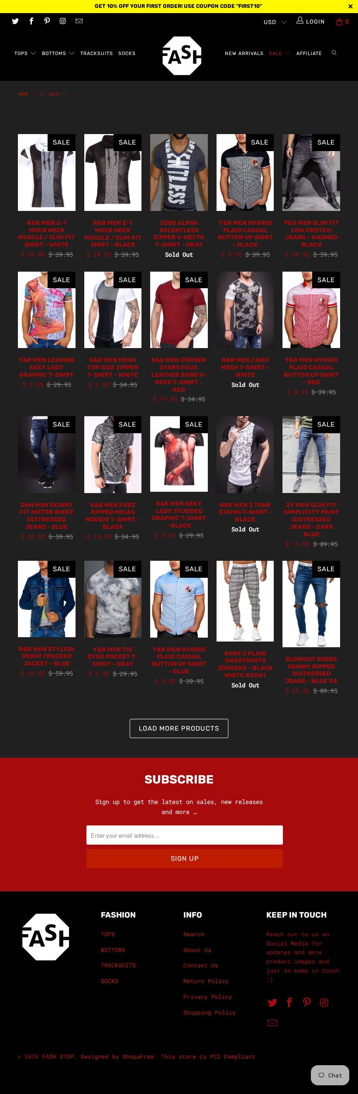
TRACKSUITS (96, 53)
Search (193, 934)
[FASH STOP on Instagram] (62, 22)
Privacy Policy (207, 997)
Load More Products (179, 728)
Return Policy (206, 981)
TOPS (22, 53)
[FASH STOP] (183, 56)
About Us (197, 950)
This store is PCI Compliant (208, 1056)
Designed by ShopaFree (117, 1056)
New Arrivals (244, 53)
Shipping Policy (209, 1012)
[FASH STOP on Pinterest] (47, 22)
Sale (276, 53)
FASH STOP (58, 1056)
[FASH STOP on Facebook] (30, 22)
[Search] (334, 54)
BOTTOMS (55, 53)
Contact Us (200, 965)
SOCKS (127, 53)
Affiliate (309, 53)
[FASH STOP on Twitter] (15, 22)
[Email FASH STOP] (79, 22)
